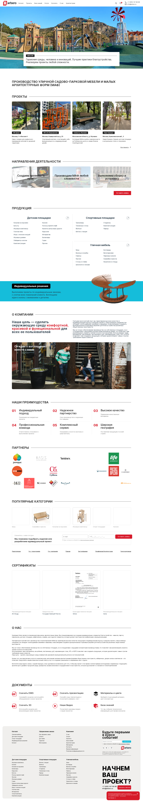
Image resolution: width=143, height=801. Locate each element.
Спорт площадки (17, 738)
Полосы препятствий (49, 226)
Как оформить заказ (45, 734)
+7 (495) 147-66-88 (133, 2)
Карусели (45, 231)
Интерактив (46, 234)
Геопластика (18, 231)
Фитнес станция (81, 231)
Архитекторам (70, 3)
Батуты (16, 226)
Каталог (21, 3)
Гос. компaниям (53, 551)
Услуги (47, 3)
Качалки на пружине (21, 223)
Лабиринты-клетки (20, 240)
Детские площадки (17, 736)
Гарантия (41, 740)
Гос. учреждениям (34, 551)
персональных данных (87, 540)
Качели (44, 223)
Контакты (54, 3)
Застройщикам (82, 551)
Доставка (42, 738)
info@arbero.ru (131, 4)
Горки (44, 240)
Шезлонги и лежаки (83, 265)
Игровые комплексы (21, 228)
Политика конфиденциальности (75, 751)
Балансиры (46, 237)
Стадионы (107, 223)
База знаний (38, 3)
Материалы (69, 745)
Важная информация (72, 749)
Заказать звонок (124, 787)
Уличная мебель (16, 734)
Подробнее (123, 796)
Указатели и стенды (110, 262)
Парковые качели (109, 256)
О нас (61, 3)
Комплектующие (19, 243)
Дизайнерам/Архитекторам (104, 551)
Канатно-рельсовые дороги (52, 228)
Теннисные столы (82, 226)
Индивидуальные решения (31, 286)
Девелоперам (16, 551)
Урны (77, 250)
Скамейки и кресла (110, 259)
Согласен (111, 798)
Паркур (105, 228)
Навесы (78, 256)
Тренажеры (80, 223)
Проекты (29, 3)
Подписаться (127, 741)
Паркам (68, 551)
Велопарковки (108, 253)
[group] (26, 122)
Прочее (44, 243)
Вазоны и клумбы (82, 253)
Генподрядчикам (125, 551)
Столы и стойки (81, 262)
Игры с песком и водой (22, 234)
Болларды (107, 250)
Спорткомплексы (17, 793)
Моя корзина (43, 742)
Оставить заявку (122, 193)
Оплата (41, 736)
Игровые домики (20, 237)
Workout (79, 228)
